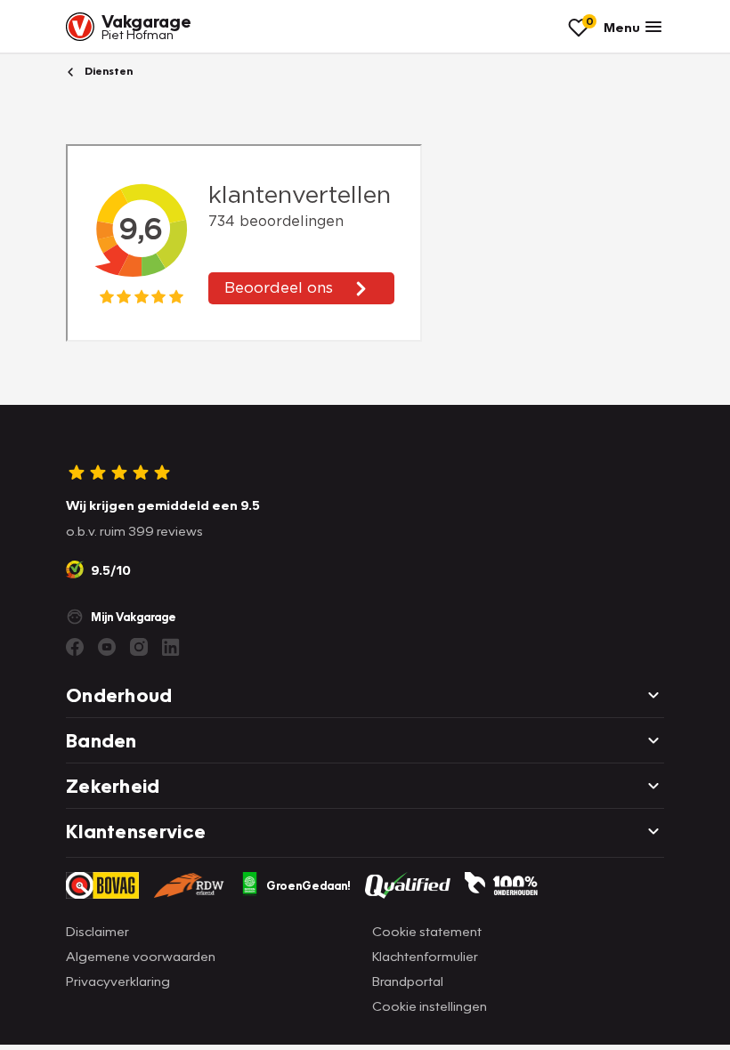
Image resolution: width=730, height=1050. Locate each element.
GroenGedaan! (308, 885)
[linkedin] (171, 647)
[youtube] (107, 647)
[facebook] (75, 647)
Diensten (107, 71)
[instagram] (139, 647)
